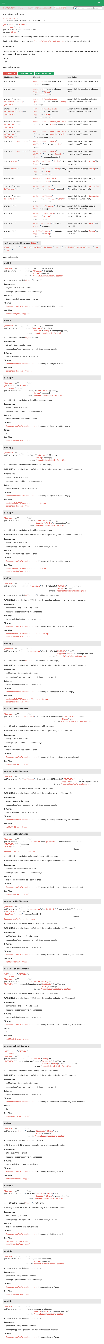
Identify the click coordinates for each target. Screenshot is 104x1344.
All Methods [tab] (10, 73)
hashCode (48, 247)
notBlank (37, 161)
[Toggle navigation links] (3, 3)
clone (6, 247)
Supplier (37, 92)
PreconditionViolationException (48, 276)
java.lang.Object (10, 18)
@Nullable (8, 105)
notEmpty (37, 178)
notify (59, 247)
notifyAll (69, 247)
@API (5, 25)
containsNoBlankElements (45, 99)
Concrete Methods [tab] (44, 73)
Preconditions (60, 8)
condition (37, 81)
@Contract (8, 268)
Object (14, 32)
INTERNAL (22, 25)
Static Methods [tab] (25, 73)
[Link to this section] (16, 46)
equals (15, 247)
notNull (36, 223)
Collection (9, 102)
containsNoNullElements (44, 121)
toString (81, 247)
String (36, 84)
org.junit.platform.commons (12, 8)
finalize (26, 247)
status (12, 25)
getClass (37, 247)
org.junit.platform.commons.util (39, 8)
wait (90, 247)
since (10, 27)
